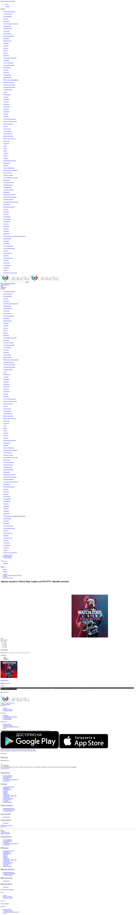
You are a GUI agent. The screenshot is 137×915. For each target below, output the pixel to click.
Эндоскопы (6, 267)
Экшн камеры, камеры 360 (9, 58)
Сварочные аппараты (8, 182)
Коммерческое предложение (10, 716)
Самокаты (5, 158)
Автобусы (5, 97)
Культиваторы (6, 221)
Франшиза (5, 715)
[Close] (1, 756)
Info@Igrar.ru (7, 704)
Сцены (5, 92)
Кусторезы (6, 224)
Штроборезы (6, 192)
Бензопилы (6, 211)
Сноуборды (6, 143)
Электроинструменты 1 (10, 160)
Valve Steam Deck (7, 28)
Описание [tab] (6, 659)
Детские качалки (7, 131)
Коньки (5, 148)
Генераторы (6, 231)
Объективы (6, 72)
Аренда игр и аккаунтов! (11, 272)
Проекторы (6, 55)
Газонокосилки (7, 219)
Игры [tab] (5, 657)
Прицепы (5, 114)
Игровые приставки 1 (10, 11)
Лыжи (4, 146)
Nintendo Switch (7, 26)
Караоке (5, 50)
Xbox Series (6, 21)
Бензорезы (5, 214)
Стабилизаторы (7, 67)
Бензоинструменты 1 (10, 207)
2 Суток (4, 641)
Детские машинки (7, 133)
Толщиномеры (6, 265)
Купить (2, 685)
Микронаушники (7, 77)
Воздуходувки (6, 216)
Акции (5, 708)
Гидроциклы (6, 111)
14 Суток (4, 644)
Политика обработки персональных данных (11, 750)
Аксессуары (6, 31)
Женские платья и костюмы (10, 121)
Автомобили (6, 99)
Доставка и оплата (7, 555)
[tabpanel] (68, 673)
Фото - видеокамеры (8, 62)
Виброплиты (6, 233)
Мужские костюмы (8, 124)
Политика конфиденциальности (11, 726)
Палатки (5, 155)
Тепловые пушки (7, 187)
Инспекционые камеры (9, 248)
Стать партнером (7, 557)
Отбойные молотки (8, 185)
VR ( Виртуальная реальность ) (11, 23)
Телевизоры (6, 60)
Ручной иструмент (7, 258)
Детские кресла (7, 128)
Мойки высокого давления (9, 197)
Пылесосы (5, 165)
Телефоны (5, 45)
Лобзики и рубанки (8, 175)
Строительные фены (8, 189)
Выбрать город (4, 757)
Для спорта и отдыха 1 (10, 138)
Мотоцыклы (6, 104)
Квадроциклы (6, 106)
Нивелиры (6, 255)
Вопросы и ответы (7, 710)
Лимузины (6, 102)
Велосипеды (6, 141)
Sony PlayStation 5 (7, 16)
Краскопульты (6, 204)
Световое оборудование (9, 87)
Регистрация (7, 833)
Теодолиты (6, 260)
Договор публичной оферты (29, 750)
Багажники (6, 116)
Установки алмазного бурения (10, 202)
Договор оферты (7, 719)
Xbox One (5, 19)
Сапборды (5, 153)
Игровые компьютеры (8, 36)
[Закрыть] (1, 828)
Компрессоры (6, 180)
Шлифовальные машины (9, 194)
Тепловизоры (6, 263)
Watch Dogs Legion (4, 680)
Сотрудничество (7, 718)
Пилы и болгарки (7, 172)
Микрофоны (6, 38)
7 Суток (4, 642)
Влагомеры (6, 241)
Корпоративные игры (8, 82)
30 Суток (4, 647)
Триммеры (6, 228)
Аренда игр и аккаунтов (8, 889)
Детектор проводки (8, 246)
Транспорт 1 (8, 94)
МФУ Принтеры (7, 41)
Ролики (5, 150)
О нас (4, 728)
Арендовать (3, 655)
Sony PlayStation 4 (7, 14)
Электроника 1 (8, 33)
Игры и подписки (7, 709)
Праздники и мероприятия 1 (12, 80)
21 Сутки (4, 645)
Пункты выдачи (7, 556)
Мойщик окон (6, 163)
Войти (2, 833)
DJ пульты (5, 70)
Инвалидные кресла (8, 136)
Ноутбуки (5, 48)
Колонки (5, 53)
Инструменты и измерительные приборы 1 (15, 236)
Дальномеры (6, 243)
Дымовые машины (8, 89)
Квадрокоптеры (7, 75)
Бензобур (5, 209)
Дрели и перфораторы (8, 168)
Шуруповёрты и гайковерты (10, 170)
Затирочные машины (8, 199)
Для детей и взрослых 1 (10, 119)
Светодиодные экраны (8, 65)
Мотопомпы (6, 226)
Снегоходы (6, 109)
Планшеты (6, 43)
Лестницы (5, 250)
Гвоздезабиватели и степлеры (10, 177)
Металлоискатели (7, 253)
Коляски (5, 126)
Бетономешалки (7, 238)
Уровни (5, 270)
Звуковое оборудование (9, 84)
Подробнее (73, 767)
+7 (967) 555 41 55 (9, 703)
